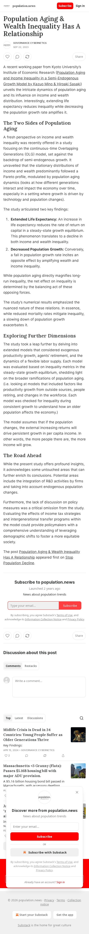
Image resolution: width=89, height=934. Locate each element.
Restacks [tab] (31, 666)
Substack (24, 925)
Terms (61, 900)
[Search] (81, 718)
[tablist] (21, 666)
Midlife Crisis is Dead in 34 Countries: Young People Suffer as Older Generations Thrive (33, 734)
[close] (77, 792)
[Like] (7, 57)
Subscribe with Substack (47, 852)
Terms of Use (64, 862)
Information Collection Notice (52, 866)
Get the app (65, 915)
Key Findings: (12, 745)
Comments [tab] (13, 666)
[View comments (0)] (17, 57)
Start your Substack (33, 915)
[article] (44, 742)
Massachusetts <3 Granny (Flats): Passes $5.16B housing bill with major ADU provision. (32, 770)
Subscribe (65, 6)
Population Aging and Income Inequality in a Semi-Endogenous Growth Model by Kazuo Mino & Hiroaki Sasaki (44, 78)
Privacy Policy (44, 870)
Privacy (49, 900)
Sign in (80, 6)
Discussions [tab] (35, 718)
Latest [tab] (19, 718)
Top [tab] (8, 718)
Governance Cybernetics (30, 42)
